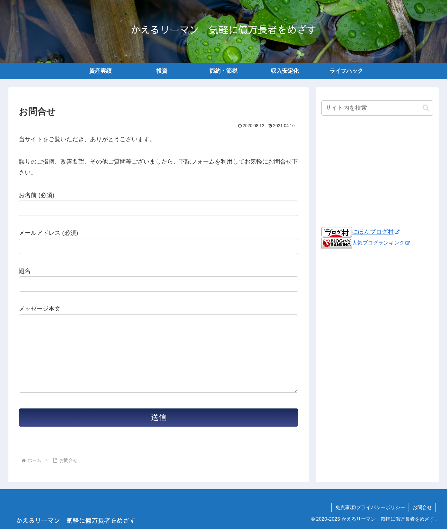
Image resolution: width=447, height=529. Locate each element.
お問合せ (422, 507)
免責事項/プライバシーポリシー (370, 507)
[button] (426, 108)
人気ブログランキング (378, 243)
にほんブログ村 (373, 232)
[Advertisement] (377, 171)
